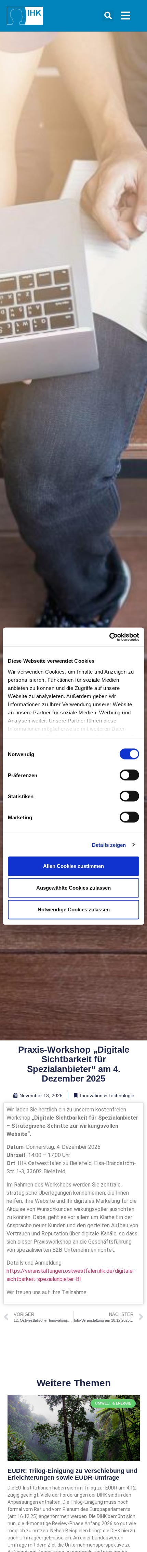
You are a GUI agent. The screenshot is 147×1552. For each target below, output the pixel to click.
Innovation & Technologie (107, 1095)
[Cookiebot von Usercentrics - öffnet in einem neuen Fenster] (109, 636)
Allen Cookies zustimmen (73, 866)
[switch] (129, 775)
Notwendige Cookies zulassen (74, 909)
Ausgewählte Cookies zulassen (73, 888)
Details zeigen (109, 845)
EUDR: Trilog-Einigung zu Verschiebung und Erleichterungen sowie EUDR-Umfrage (72, 1474)
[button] (107, 15)
